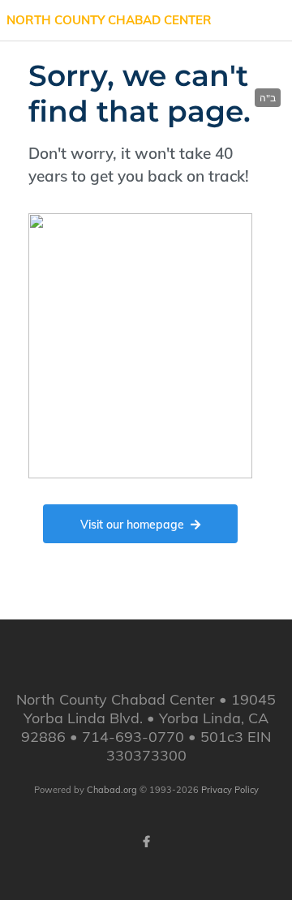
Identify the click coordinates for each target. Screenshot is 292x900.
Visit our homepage (132, 524)
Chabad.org (112, 789)
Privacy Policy (230, 789)
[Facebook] (146, 841)
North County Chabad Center (109, 20)
